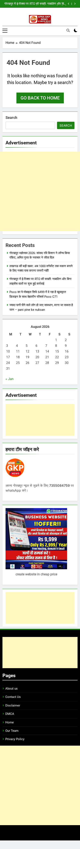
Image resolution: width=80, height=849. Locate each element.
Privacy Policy (14, 739)
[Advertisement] (40, 191)
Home (9, 722)
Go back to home (40, 98)
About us (11, 688)
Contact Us (13, 697)
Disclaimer (12, 705)
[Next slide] (75, 4)
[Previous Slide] (68, 4)
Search (11, 117)
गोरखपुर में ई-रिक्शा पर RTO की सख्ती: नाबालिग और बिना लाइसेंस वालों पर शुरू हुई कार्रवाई (35, 4)
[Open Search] (68, 30)
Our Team (11, 731)
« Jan (10, 379)
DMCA (9, 714)
